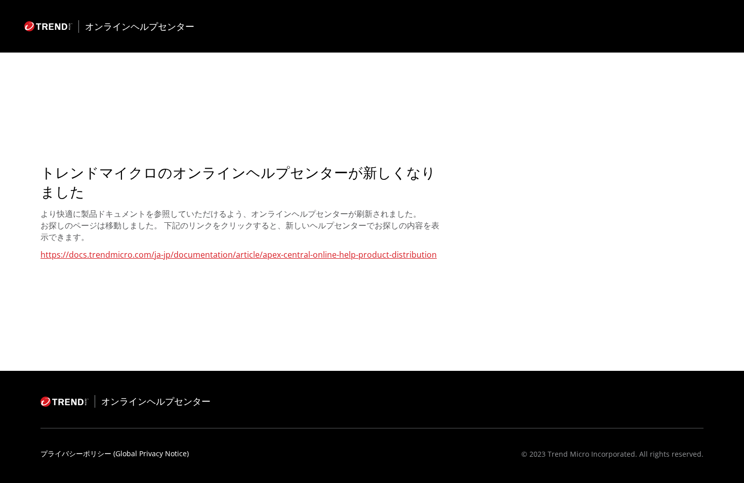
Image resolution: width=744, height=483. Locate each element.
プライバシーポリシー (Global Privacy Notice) (114, 453)
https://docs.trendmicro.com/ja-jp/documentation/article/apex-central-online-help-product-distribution (238, 254)
